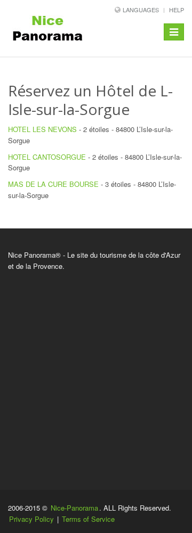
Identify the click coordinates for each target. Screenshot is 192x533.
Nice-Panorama (74, 508)
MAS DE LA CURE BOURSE (53, 184)
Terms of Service (88, 519)
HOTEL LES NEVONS (42, 129)
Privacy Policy (31, 519)
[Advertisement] (96, 373)
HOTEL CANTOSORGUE (47, 157)
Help (176, 9)
